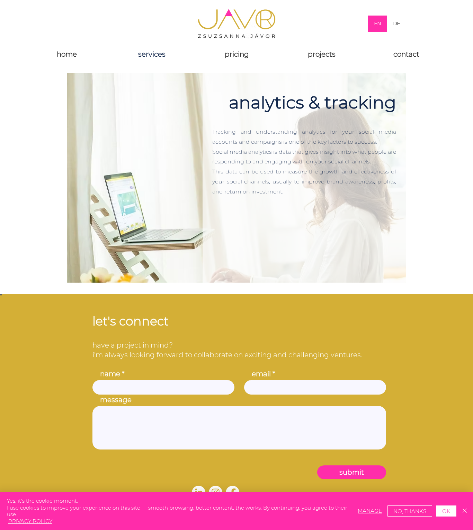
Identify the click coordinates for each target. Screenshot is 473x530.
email (261, 373)
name (110, 373)
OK (446, 511)
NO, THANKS (409, 511)
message (116, 399)
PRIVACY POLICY (30, 521)
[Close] (465, 511)
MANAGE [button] (370, 511)
